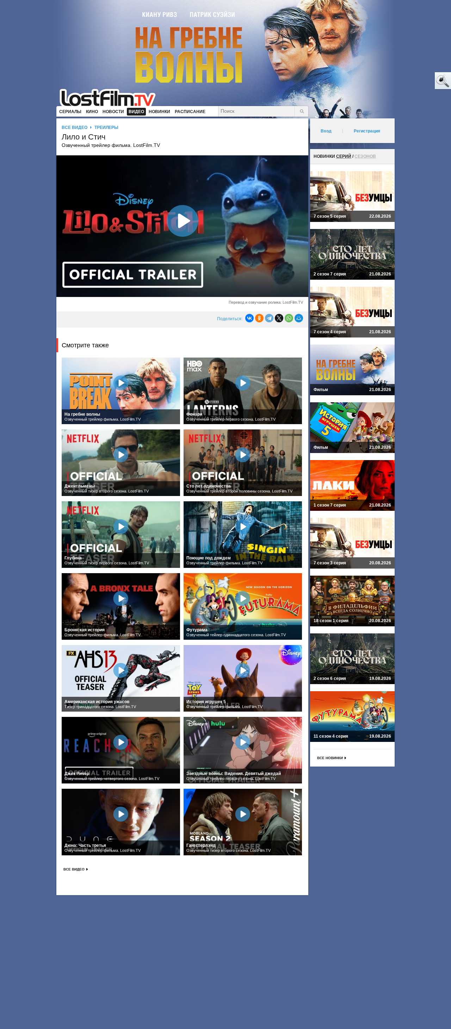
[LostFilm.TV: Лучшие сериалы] (111, 97)
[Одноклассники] (259, 318)
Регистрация (367, 131)
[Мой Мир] (299, 318)
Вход (326, 131)
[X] (279, 318)
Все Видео (74, 869)
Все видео (74, 127)
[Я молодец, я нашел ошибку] (416, 81)
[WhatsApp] (289, 318)
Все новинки (330, 758)
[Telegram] (269, 318)
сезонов (365, 156)
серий (343, 156)
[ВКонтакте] (249, 318)
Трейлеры (106, 127)
